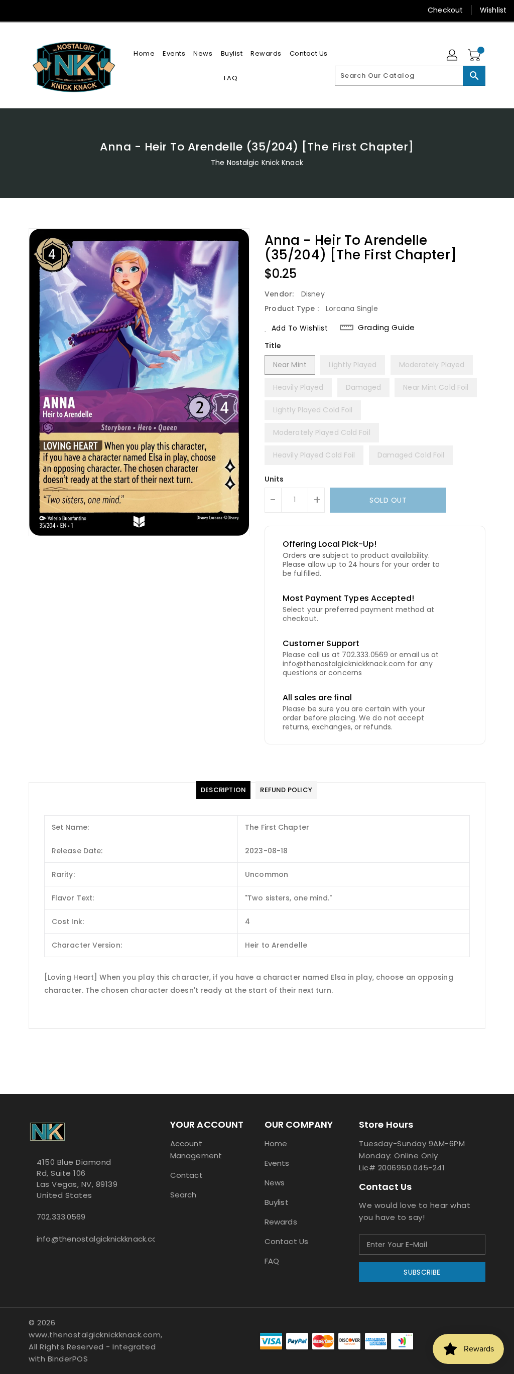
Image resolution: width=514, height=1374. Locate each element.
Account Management (196, 1149)
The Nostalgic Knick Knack (257, 163)
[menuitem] (144, 53)
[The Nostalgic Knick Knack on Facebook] (15, 10)
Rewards (281, 1221)
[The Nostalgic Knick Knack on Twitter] (33, 10)
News (275, 1182)
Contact (186, 1175)
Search (183, 1194)
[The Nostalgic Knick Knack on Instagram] (51, 10)
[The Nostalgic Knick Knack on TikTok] (106, 10)
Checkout (445, 10)
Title (273, 346)
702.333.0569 (61, 1216)
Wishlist (493, 10)
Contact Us (286, 1241)
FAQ (272, 1261)
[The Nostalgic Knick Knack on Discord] (87, 10)
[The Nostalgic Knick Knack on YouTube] (69, 10)
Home (276, 1143)
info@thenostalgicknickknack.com (81, 1239)
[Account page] (453, 56)
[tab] (223, 790)
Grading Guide (386, 328)
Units (274, 479)
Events (277, 1163)
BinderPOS (68, 1358)
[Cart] (475, 56)
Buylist (277, 1202)
